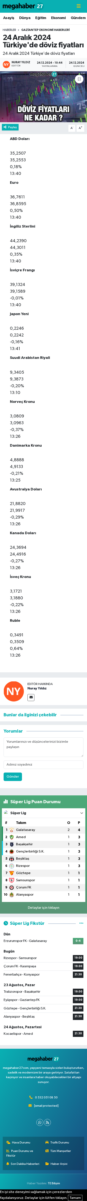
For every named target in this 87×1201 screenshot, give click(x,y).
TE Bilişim (54, 1183)
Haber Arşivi (59, 1163)
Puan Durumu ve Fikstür (19, 1153)
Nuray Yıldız (37, 688)
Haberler (9, 30)
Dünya (24, 18)
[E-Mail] (30, 697)
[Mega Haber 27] (23, 6)
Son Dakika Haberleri (25, 1163)
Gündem (78, 18)
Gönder (13, 776)
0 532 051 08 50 (46, 1097)
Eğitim (40, 18)
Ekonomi (58, 18)
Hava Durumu (21, 1142)
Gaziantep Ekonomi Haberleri (45, 30)
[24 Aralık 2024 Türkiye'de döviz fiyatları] (43, 96)
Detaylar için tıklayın (43, 908)
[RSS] (47, 1122)
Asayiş (8, 18)
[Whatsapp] (39, 1122)
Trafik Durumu (59, 1142)
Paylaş (12, 127)
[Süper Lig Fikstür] (81, 923)
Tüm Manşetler (60, 1151)
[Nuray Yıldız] (14, 691)
